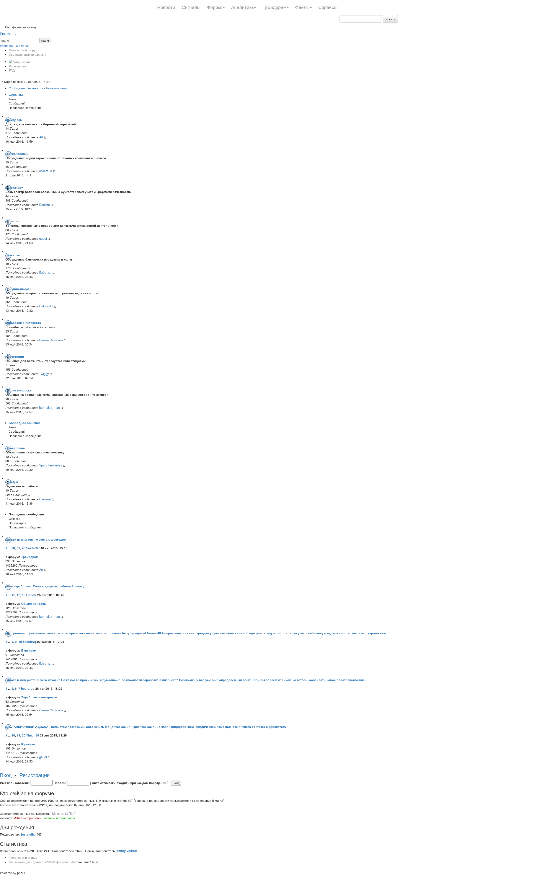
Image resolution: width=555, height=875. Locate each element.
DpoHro (44, 204)
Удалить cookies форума (50, 862)
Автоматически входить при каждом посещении (129, 782)
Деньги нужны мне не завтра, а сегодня (35, 539)
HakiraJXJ (46, 306)
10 (20, 641)
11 (13, 595)
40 (23, 548)
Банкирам (12, 255)
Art (41, 137)
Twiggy (44, 374)
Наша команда (19, 862)
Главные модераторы (59, 818)
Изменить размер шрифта (27, 54)
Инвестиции (14, 356)
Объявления (15, 448)
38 (13, 548)
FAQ (12, 70)
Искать (390, 19)
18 (13, 735)
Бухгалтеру (14, 187)
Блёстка (45, 272)
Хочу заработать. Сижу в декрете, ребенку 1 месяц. (45, 586)
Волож (31, 595)
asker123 (45, 171)
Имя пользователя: (15, 782)
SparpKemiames (50, 465)
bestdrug (29, 641)
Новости (166, 7)
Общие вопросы (18, 390)
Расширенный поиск (14, 45)
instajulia (28, 834)
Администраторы (27, 818)
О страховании (17, 153)
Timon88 (32, 735)
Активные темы (56, 88)
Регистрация (18, 66)
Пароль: (60, 782)
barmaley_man (49, 407)
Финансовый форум (23, 50)
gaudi (43, 238)
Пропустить (8, 33)
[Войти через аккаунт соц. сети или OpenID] (20, 61)
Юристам (12, 221)
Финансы (16, 94)
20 (23, 735)
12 (18, 595)
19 (18, 735)
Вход (6, 775)
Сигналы (191, 7)
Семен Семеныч (51, 340)
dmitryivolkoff (126, 851)
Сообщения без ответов (26, 88)
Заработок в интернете (23, 322)
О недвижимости (18, 289)
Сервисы (327, 7)
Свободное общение (25, 422)
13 (23, 595)
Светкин (45, 499)
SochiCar (33, 548)
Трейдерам (13, 119)
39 (18, 548)
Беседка (11, 481)
